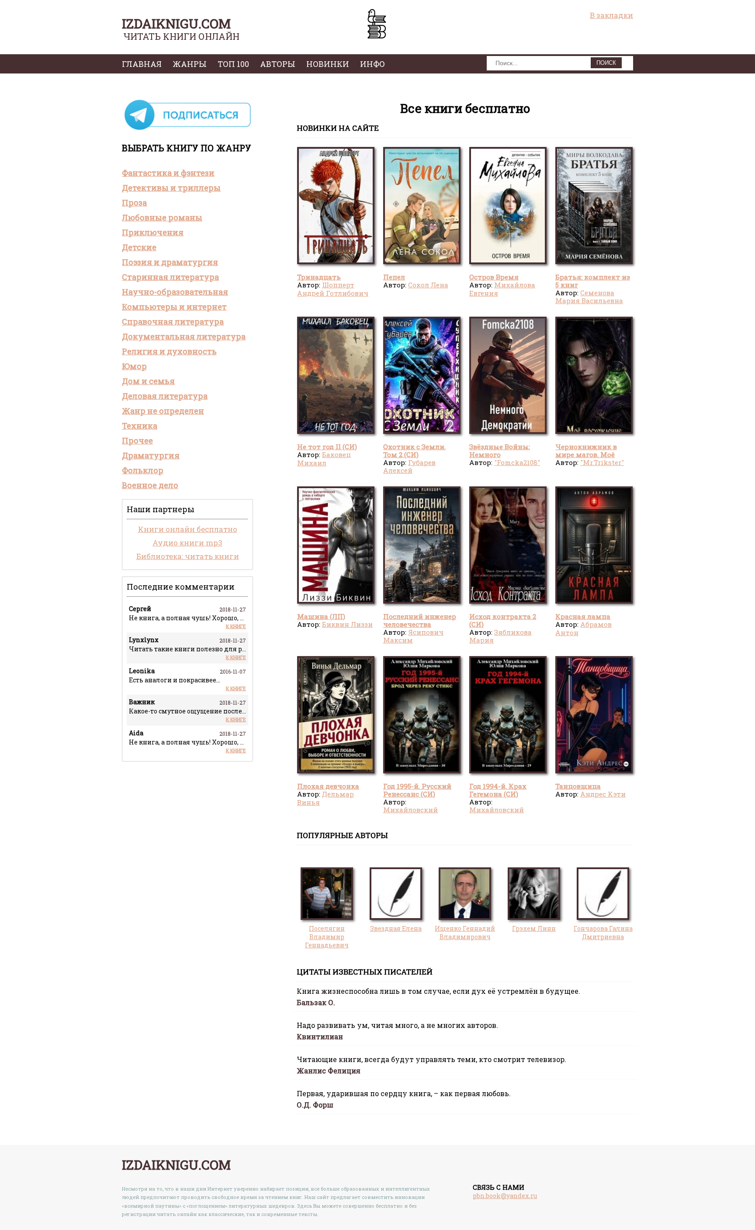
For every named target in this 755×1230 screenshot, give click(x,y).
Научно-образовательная (175, 292)
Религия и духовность (169, 351)
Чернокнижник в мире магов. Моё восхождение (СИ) (586, 454)
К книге (236, 626)
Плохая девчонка (328, 786)
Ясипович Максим (413, 636)
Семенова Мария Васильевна (589, 296)
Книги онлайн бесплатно (187, 529)
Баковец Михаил (324, 458)
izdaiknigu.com (176, 23)
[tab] (187, 173)
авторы (277, 64)
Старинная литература (170, 277)
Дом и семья (148, 381)
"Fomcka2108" (517, 462)
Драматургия (151, 455)
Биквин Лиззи (347, 624)
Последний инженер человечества (419, 620)
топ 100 (233, 64)
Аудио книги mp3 (187, 543)
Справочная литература (173, 321)
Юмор (134, 366)
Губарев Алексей (409, 466)
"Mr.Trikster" (602, 462)
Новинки (327, 64)
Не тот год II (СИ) (327, 446)
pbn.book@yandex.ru (505, 1196)
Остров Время (494, 277)
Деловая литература (165, 396)
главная (142, 64)
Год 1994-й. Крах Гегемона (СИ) (497, 790)
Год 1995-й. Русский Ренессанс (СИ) (417, 790)
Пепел (394, 277)
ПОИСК (606, 62)
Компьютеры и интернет (174, 306)
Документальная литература (184, 336)
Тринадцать (319, 277)
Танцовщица (578, 786)
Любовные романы (162, 217)
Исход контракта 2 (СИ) (502, 620)
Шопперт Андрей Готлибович (332, 288)
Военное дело (150, 485)
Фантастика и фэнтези (168, 173)
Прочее (137, 440)
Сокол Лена (428, 284)
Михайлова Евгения (502, 288)
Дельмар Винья (325, 798)
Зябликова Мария (500, 636)
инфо (372, 64)
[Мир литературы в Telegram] (187, 129)
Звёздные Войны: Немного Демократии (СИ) (500, 454)
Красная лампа (582, 616)
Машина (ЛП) (321, 616)
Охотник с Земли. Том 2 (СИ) (414, 450)
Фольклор (142, 470)
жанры (190, 64)
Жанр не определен (163, 410)
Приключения (153, 232)
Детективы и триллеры (171, 187)
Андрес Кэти (603, 794)
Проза (134, 202)
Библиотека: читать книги (187, 556)
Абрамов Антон (583, 628)
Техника (139, 425)
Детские (139, 247)
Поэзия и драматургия (170, 262)
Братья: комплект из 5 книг (592, 281)
